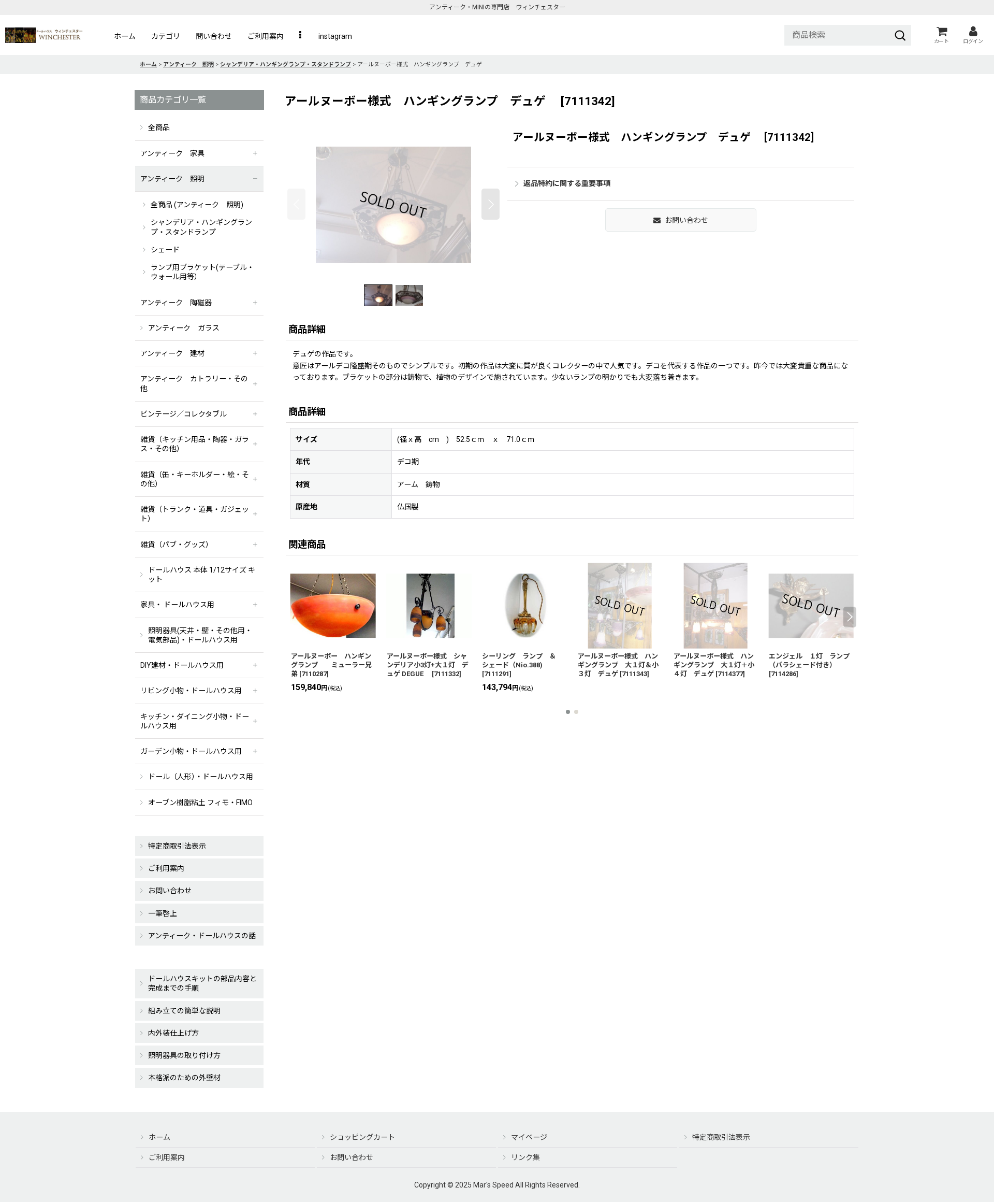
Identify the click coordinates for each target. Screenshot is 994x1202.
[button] (301, 36)
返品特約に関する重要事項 (566, 183)
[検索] (900, 35)
